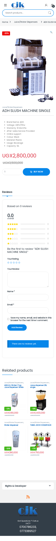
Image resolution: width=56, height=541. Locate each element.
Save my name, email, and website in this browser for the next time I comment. (31, 319)
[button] (51, 32)
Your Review (13, 269)
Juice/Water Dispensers (25, 21)
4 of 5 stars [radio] (17, 263)
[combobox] (24, 13)
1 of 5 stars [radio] (8, 263)
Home (5, 21)
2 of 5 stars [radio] (11, 263)
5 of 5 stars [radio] (19, 263)
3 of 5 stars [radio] (14, 263)
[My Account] (46, 5)
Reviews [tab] (7, 192)
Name (11, 291)
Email (10, 304)
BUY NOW (38, 171)
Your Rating (13, 259)
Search (50, 13)
